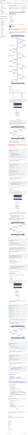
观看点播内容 (15, 5)
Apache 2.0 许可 (25, 411)
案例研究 (9, 425)
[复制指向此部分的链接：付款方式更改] (12, 89)
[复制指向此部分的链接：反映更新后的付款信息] (16, 374)
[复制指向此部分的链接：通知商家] (12, 86)
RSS (8, 431)
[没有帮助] (25, 10)
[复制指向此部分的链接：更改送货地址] (12, 189)
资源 (1, 2)
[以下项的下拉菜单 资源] (9, 0)
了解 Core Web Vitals (9, 3)
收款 (18, 3)
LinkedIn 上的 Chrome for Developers (11, 430)
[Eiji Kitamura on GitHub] (12, 26)
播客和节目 (9, 426)
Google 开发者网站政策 (14, 412)
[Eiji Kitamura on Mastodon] (13, 26)
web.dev (10, 10)
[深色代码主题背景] (26, 163)
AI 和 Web (1, 3)
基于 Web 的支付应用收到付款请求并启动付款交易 (15, 31)
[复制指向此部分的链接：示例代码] (12, 396)
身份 (12, 3)
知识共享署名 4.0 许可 (16, 411)
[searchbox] (4, 5)
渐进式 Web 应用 (15, 3)
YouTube (9, 429)
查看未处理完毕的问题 (10, 421)
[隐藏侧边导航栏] (6, 434)
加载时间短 (5, 3)
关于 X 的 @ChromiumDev (10, 428)
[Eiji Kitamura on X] (11, 26)
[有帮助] (17, 409)
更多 (10, 0)
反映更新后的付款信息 (18, 271)
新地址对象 (22, 219)
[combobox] (17, 0)
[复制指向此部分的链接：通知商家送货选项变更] (16, 273)
